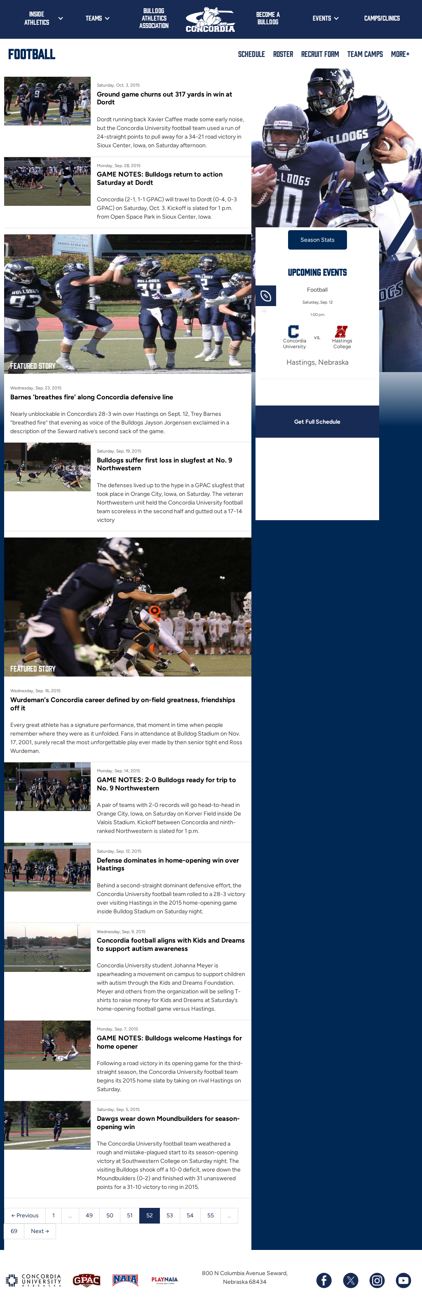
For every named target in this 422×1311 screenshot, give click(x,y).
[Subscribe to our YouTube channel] (403, 1280)
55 (210, 1215)
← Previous (25, 1215)
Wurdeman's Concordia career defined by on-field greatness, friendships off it (122, 704)
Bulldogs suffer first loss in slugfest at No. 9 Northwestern (164, 464)
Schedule (251, 53)
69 (14, 1231)
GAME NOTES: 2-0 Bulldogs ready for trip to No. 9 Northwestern (166, 784)
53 (169, 1215)
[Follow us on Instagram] (376, 1280)
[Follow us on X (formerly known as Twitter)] (350, 1280)
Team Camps (365, 53)
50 (109, 1215)
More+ (400, 53)
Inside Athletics (36, 17)
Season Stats (317, 239)
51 (130, 1215)
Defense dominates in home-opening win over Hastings (168, 864)
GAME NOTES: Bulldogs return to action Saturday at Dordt (160, 178)
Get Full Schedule (317, 421)
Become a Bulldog (268, 18)
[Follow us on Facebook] (324, 1280)
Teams (94, 18)
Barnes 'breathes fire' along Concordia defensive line (91, 397)
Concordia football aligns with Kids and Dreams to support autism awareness (171, 944)
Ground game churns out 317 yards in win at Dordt (164, 98)
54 (190, 1215)
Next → (40, 1231)
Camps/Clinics (382, 18)
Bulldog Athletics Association (154, 17)
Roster (283, 53)
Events (322, 18)
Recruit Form (320, 53)
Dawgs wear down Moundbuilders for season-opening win (168, 1122)
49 (89, 1215)
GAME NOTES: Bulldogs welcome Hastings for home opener (169, 1042)
